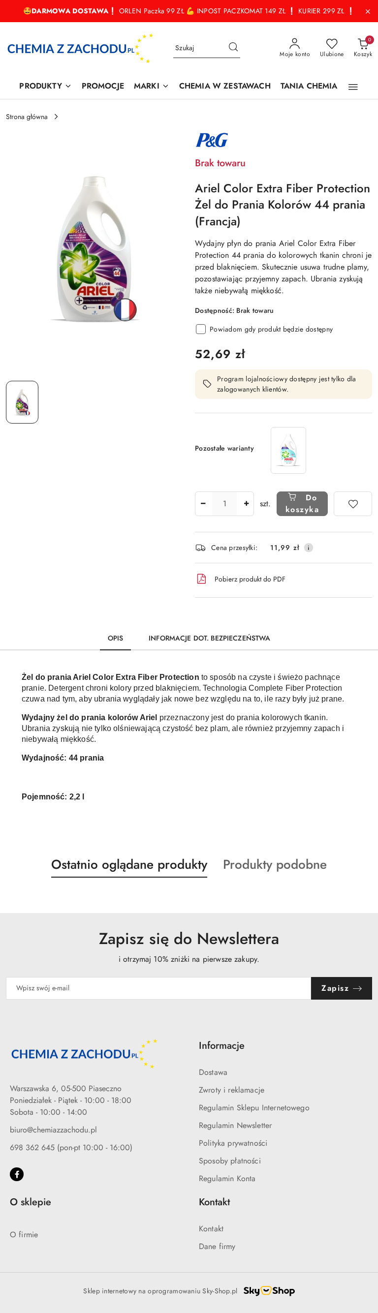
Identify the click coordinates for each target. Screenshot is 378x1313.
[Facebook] (17, 1174)
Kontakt (211, 1228)
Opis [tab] (116, 638)
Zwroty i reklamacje (231, 1090)
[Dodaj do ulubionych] (353, 503)
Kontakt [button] (214, 1202)
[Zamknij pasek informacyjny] (367, 11)
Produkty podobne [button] (275, 864)
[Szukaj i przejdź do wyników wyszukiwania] (233, 48)
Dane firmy (217, 1246)
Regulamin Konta (227, 1178)
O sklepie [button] (30, 1202)
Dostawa (213, 1072)
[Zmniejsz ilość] (202, 504)
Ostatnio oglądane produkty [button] (129, 864)
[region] (288, 450)
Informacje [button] (222, 1045)
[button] (353, 87)
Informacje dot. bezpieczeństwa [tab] (209, 638)
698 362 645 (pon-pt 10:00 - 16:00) (71, 1147)
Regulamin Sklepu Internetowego (254, 1107)
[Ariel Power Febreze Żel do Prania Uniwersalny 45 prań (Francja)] (288, 450)
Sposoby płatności (230, 1160)
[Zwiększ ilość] (246, 504)
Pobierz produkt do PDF (250, 579)
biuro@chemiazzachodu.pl (53, 1129)
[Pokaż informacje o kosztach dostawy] (308, 547)
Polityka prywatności (233, 1143)
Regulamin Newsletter (235, 1125)
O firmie (24, 1234)
